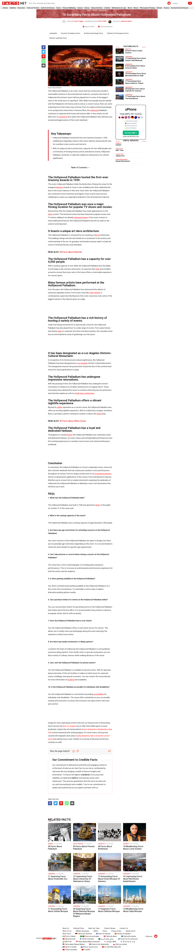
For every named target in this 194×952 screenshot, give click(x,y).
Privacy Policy (116, 931)
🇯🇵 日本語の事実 (110, 942)
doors (97, 505)
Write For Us (67, 931)
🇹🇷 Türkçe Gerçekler (70, 950)
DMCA (95, 931)
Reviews (159, 8)
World (95, 10)
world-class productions (84, 393)
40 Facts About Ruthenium (105, 847)
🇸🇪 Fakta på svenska (128, 936)
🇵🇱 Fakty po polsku (120, 944)
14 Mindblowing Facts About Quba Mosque (133, 910)
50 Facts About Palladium (55, 847)
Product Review (109, 928)
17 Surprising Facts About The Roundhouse (135, 97)
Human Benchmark (123, 161)
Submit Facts (130, 931)
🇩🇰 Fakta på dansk (110, 936)
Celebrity (13, 8)
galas (59, 331)
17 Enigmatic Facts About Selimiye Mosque (109, 910)
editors (75, 778)
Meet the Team (94, 928)
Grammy (59, 187)
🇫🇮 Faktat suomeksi (87, 939)
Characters (21, 8)
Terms (104, 931)
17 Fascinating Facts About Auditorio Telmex (134, 82)
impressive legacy (81, 217)
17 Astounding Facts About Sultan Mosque (58, 910)
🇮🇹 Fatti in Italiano (69, 936)
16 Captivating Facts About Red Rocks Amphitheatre (132, 878)
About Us (66, 928)
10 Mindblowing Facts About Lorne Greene (133, 847)
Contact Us (124, 928)
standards (85, 775)
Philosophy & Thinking (147, 8)
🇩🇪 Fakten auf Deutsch (83, 934)
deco (97, 235)
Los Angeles (83, 363)
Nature (136, 8)
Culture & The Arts (33, 8)
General (80, 8)
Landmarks (102, 10)
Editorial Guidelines (106, 26)
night (99, 414)
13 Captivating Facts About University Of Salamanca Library (82, 878)
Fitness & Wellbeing (69, 8)
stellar (59, 407)
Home (89, 10)
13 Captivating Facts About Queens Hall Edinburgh (135, 59)
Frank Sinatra (94, 293)
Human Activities (97, 8)
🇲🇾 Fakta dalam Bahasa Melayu (74, 944)
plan (97, 269)
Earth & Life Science (48, 8)
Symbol (118, 145)
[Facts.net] (14, 3)
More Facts (67, 934)
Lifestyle (107, 8)
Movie (130, 8)
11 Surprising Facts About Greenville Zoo (57, 877)
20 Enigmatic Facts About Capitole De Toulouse (135, 90)
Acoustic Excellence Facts (70, 33)
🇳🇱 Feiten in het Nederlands (99, 944)
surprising (63, 117)
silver (50, 214)
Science (166, 8)
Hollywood (94, 110)
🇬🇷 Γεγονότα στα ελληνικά (128, 939)
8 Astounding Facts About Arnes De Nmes (135, 67)
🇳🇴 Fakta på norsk (69, 939)
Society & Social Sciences (179, 8)
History (86, 8)
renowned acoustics (102, 474)
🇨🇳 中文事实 (86, 950)
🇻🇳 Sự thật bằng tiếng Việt (111, 947)
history (69, 435)
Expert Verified (89, 26)
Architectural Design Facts (93, 33)
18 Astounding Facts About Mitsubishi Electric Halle (135, 75)
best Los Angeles (69, 726)
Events (58, 8)
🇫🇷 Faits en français (103, 934)
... (190, 8)
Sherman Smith (126, 21)
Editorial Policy (78, 928)
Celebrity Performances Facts (118, 33)
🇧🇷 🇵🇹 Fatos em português (89, 936)
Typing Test (120, 156)
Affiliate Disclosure (82, 931)
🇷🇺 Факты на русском (89, 947)
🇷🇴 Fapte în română (69, 947)
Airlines (5, 8)
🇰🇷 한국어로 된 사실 (127, 942)
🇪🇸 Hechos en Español (123, 934)
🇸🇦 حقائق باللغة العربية (106, 939)
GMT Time (119, 150)
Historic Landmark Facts (58, 38)
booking (71, 680)
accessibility (98, 694)
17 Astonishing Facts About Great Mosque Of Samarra (109, 878)
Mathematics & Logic (119, 8)
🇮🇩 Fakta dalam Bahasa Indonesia (88, 942)
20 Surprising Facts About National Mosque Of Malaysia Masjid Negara (84, 912)
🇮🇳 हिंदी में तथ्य (67, 942)
